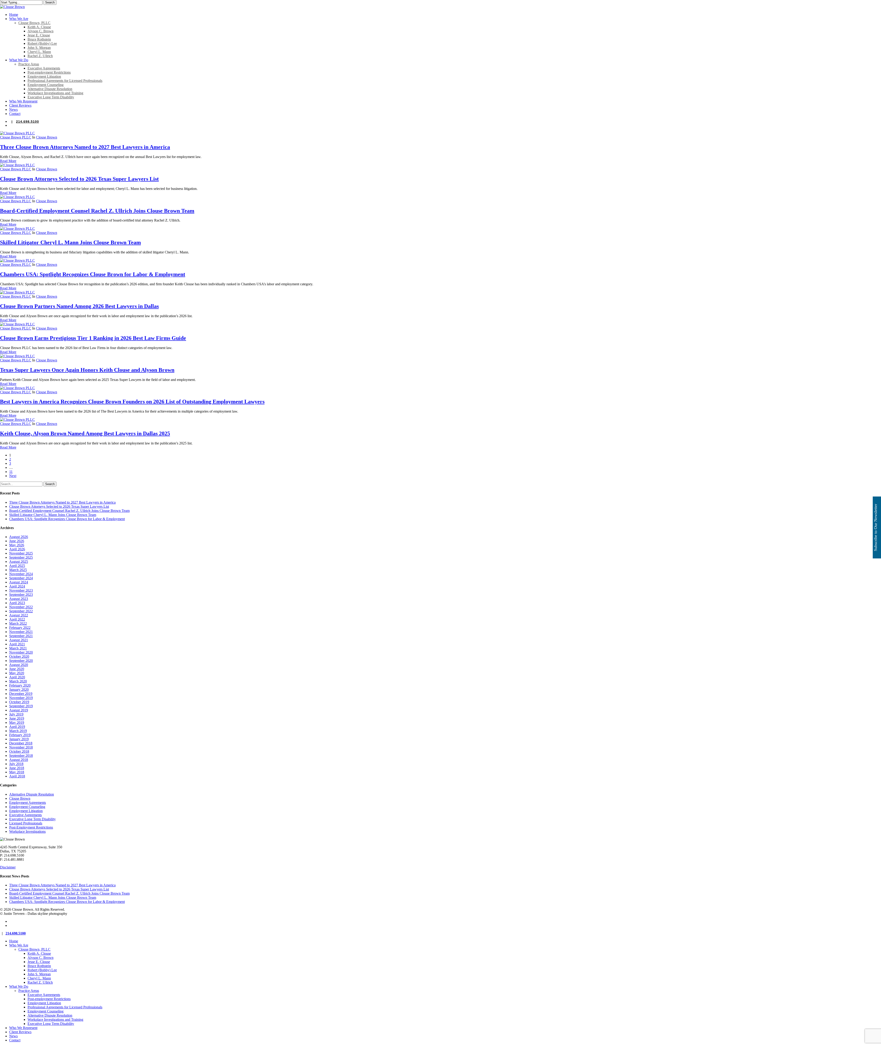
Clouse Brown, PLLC (34, 949)
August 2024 (18, 582)
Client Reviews (20, 1032)
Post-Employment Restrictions (31, 827)
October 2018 (19, 751)
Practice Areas (28, 991)
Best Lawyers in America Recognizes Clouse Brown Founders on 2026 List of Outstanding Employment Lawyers (132, 402)
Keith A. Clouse (39, 953)
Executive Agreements (25, 815)
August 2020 (18, 665)
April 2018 (17, 776)
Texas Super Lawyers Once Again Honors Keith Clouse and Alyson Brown (87, 370)
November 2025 (21, 553)
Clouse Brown (46, 137)
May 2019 (16, 722)
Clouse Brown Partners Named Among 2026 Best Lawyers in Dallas (79, 306)
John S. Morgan (39, 974)
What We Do (18, 986)
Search (50, 2)
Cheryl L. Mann (39, 978)
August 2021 (18, 640)
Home (13, 941)
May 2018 (16, 772)
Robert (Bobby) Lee (42, 970)
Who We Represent (23, 1028)
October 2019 (19, 702)
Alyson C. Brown (40, 958)
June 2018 (16, 768)
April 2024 (17, 586)
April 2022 (17, 619)
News (13, 1036)
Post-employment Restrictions (49, 999)
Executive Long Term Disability (32, 819)
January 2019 (19, 739)
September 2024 (21, 578)
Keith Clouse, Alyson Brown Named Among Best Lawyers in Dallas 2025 (85, 433)
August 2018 (18, 760)
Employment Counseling (27, 807)
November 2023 (21, 590)
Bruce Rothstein (39, 966)
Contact (14, 1040)
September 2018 (21, 755)
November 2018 (21, 747)
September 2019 (21, 706)
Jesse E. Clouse (39, 962)
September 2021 (21, 636)
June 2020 (16, 669)
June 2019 (16, 718)
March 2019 (18, 731)
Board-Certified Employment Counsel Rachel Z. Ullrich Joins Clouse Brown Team (97, 211)
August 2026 (18, 537)
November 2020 (21, 652)
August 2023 (18, 599)
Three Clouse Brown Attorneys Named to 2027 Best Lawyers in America (85, 147)
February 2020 (20, 685)
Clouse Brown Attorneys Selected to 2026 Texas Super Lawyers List (79, 179)
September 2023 (21, 595)
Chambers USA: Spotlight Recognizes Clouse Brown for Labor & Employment (92, 274)
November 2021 (21, 632)
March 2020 (18, 681)
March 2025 (18, 570)
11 (11, 472)
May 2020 (16, 673)
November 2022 (21, 607)
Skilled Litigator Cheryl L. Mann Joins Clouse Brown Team (70, 242)
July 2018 (16, 764)
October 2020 (19, 656)
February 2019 (20, 735)
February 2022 (20, 628)
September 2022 (21, 611)
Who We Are (18, 945)
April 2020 (17, 677)
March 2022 (18, 623)
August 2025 (18, 561)
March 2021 (18, 648)
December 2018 (20, 743)
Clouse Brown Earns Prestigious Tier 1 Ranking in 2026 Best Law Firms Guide (93, 338)
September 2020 (21, 661)
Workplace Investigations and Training (55, 1019)
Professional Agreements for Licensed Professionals (65, 1007)
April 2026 (17, 549)
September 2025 (21, 557)
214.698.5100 (27, 121)
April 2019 (17, 727)
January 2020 (19, 689)
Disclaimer (8, 867)
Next (12, 476)
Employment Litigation (26, 811)
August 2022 (18, 615)
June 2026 (16, 541)
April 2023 (17, 603)
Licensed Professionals (25, 823)
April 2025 (17, 566)
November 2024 (21, 574)
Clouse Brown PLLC (15, 137)
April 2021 (17, 644)
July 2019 (16, 714)
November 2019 (21, 698)
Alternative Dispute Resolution (31, 794)
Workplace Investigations (27, 831)
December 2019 (20, 694)
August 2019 (18, 710)
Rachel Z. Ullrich (40, 982)
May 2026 (16, 545)
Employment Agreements (27, 803)
